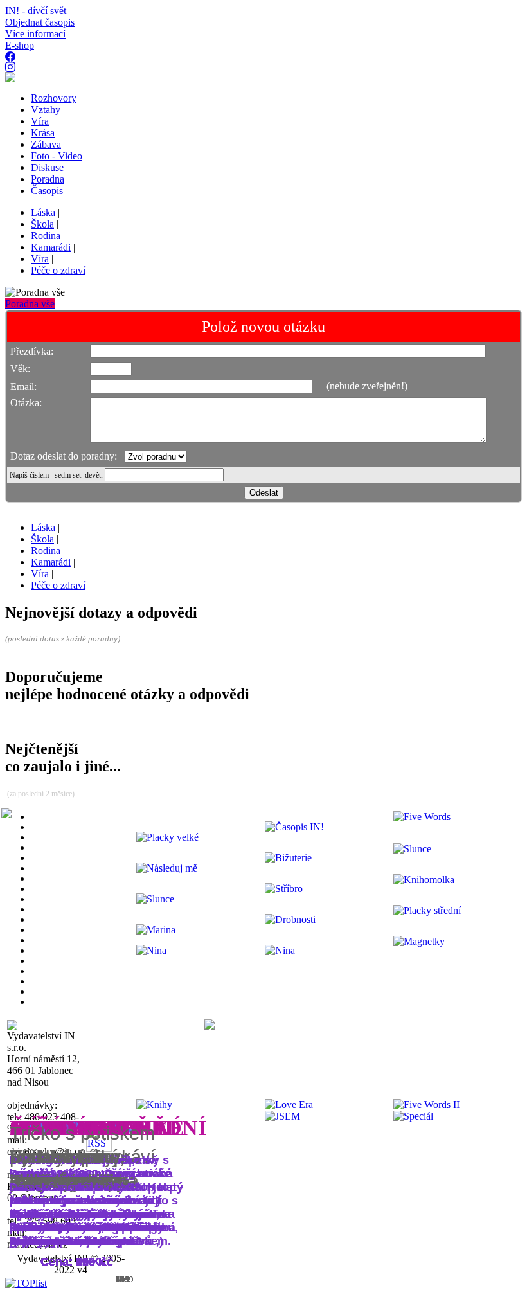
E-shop (19, 45)
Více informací (35, 33)
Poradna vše (30, 303)
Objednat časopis (40, 22)
